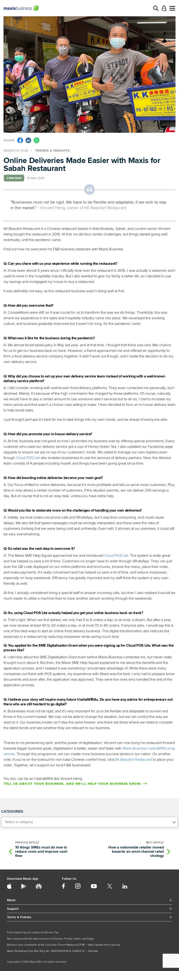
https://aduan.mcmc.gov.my (104, 945)
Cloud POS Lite (28, 457)
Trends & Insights (52, 151)
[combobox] (89, 822)
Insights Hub (15, 151)
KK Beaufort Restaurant (133, 759)
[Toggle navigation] (172, 8)
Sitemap (93, 951)
